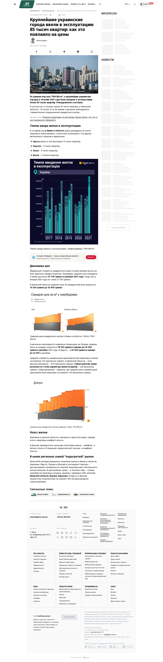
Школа (61, 595)
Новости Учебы (65, 586)
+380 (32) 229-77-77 (97, 632)
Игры (119, 538)
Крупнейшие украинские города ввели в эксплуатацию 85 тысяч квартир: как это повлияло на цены (77, 11)
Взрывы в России (65, 574)
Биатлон (114, 598)
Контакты (121, 519)
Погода (36, 571)
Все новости (38, 553)
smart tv (115, 647)
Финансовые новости (118, 562)
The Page (42, 46)
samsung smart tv (128, 647)
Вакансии (121, 522)
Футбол (113, 592)
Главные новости (39, 556)
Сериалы (36, 601)
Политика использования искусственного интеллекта (105, 521)
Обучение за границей (67, 604)
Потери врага (64, 577)
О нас (84, 513)
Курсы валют (115, 559)
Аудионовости (38, 568)
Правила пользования (90, 537)
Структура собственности (123, 526)
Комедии (36, 598)
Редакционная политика (87, 521)
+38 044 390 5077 (64, 517)
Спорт (113, 586)
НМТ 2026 (62, 598)
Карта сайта (122, 535)
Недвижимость (35, 11)
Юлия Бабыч (42, 41)
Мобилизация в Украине (95, 553)
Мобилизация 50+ (91, 562)
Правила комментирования (106, 540)
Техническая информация (122, 514)
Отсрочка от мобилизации (94, 571)
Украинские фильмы (41, 592)
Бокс (112, 589)
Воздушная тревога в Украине (70, 565)
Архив (120, 531)
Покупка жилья (43, 4)
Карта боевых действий (68, 559)
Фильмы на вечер (39, 595)
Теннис (113, 595)
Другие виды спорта (118, 601)
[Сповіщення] (134, 4)
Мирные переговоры (67, 562)
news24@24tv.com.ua (39, 517)
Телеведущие (87, 530)
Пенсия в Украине (117, 574)
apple (102, 647)
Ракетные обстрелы (66, 556)
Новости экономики (119, 553)
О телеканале (87, 526)
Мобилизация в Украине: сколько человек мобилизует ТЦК (95, 576)
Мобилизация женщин (93, 565)
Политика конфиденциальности (107, 514)
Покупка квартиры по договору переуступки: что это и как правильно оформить (63, 118)
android (90, 647)
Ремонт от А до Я (78, 4)
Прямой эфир (38, 562)
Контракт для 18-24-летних (95, 568)
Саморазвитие (64, 601)
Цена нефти (115, 556)
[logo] (26, 4)
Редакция (86, 517)
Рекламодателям (88, 533)
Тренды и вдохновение (93, 595)
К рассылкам (69, 617)
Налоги (113, 571)
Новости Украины (39, 559)
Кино (35, 586)
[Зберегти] (91, 51)
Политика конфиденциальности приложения (107, 528)
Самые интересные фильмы (43, 589)
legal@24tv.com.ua (110, 634)
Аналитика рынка (60, 4)
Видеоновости (38, 565)
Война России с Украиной (70, 553)
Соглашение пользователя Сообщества (105, 535)
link (58, 533)
